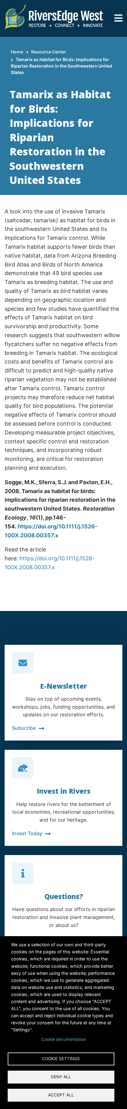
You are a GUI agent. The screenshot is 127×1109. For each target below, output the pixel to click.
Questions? (63, 896)
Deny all (61, 1076)
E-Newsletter (63, 686)
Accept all (61, 1094)
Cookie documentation (63, 1039)
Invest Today (27, 833)
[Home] (54, 16)
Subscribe (24, 728)
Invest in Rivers (63, 791)
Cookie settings (61, 1058)
